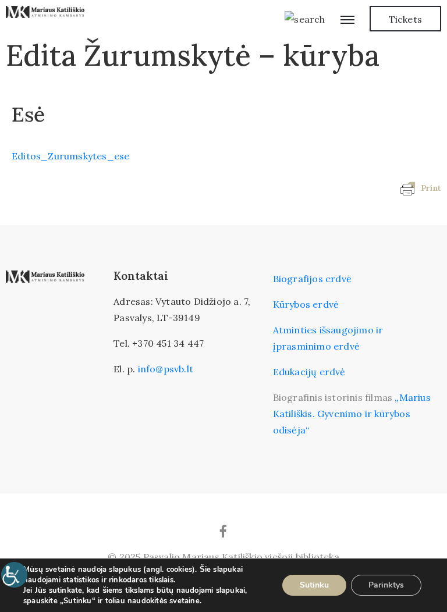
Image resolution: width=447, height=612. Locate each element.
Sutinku (314, 584)
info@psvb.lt (165, 369)
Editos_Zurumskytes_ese (70, 156)
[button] (405, 18)
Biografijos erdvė (312, 278)
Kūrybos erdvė (306, 304)
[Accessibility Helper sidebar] (14, 575)
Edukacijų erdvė (309, 372)
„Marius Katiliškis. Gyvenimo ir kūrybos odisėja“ (352, 414)
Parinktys (386, 584)
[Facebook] (223, 531)
